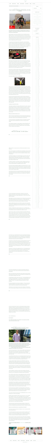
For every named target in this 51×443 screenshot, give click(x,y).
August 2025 (37, 52)
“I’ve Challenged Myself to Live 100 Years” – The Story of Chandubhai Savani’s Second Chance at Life (21, 432)
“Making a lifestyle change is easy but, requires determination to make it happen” (20, 328)
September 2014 (36, 201)
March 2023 (37, 85)
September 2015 (37, 187)
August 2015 (37, 188)
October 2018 (37, 145)
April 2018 (37, 152)
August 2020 (37, 120)
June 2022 (37, 95)
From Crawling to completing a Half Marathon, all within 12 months (19, 10)
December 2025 (36, 47)
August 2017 (37, 161)
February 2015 (36, 195)
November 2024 (36, 62)
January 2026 (36, 46)
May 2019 (37, 137)
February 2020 (36, 127)
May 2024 (37, 69)
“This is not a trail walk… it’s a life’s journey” (19, 131)
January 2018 (36, 155)
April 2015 (37, 193)
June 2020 (37, 122)
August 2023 (37, 79)
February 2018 (36, 154)
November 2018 (37, 144)
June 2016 (37, 177)
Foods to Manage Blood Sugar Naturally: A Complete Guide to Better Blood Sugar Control (37, 14)
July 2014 (37, 203)
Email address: (37, 29)
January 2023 (36, 87)
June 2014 (37, 204)
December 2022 (36, 88)
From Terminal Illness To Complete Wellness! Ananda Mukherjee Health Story (12, 432)
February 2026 (36, 45)
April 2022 (37, 97)
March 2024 (37, 71)
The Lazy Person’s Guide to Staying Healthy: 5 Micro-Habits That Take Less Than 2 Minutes (37, 17)
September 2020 (37, 119)
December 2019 (36, 129)
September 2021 (37, 105)
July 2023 (37, 80)
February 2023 (36, 86)
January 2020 (37, 128)
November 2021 (37, 103)
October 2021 (37, 104)
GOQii (25, 0)
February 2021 (36, 113)
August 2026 (37, 38)
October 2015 (37, 186)
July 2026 (37, 39)
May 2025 (37, 55)
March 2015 (37, 194)
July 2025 (37, 53)
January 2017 (37, 169)
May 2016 (37, 178)
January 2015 (37, 196)
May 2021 (37, 110)
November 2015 (37, 185)
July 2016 (37, 176)
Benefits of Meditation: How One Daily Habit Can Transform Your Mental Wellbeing (37, 24)
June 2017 (37, 163)
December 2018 (36, 143)
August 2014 (37, 202)
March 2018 (37, 153)
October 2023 (37, 77)
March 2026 (37, 44)
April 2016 (37, 179)
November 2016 (36, 171)
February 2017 (36, 168)
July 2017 (37, 162)
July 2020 (37, 121)
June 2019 (37, 136)
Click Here (22, 422)
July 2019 (37, 135)
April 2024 (37, 70)
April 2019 (37, 138)
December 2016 (36, 170)
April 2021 (37, 111)
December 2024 (36, 61)
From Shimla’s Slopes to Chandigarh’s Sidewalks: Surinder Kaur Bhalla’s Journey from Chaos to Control (29, 432)
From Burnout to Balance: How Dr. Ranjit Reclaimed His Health (38, 431)
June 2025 (37, 54)
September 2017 (36, 160)
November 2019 (36, 130)
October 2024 (36, 63)
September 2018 (37, 146)
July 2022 (37, 94)
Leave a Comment (25, 130)
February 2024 (36, 72)
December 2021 (36, 102)
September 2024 (36, 64)
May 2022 (37, 96)
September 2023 (37, 78)
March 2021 (37, 112)
